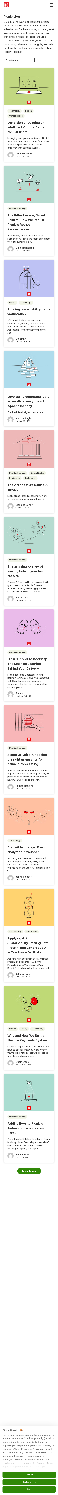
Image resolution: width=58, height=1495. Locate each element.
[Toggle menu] (51, 4)
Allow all (29, 1474)
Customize (27, 1482)
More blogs (29, 1171)
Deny (28, 1489)
